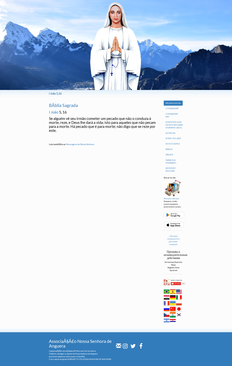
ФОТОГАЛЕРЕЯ (173, 144)
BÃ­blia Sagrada (63, 105)
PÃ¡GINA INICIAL (173, 103)
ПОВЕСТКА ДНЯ (173, 138)
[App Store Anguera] (174, 224)
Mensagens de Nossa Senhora (80, 144)
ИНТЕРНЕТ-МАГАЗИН (171, 169)
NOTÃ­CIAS (170, 133)
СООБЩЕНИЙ (172, 108)
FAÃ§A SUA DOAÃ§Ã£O (171, 161)
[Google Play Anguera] (174, 214)
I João (53, 112)
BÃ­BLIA (169, 149)
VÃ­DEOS (169, 154)
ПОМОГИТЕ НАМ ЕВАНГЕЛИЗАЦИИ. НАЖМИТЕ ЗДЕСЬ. (174, 125)
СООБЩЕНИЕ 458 (172, 115)
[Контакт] (118, 347)
